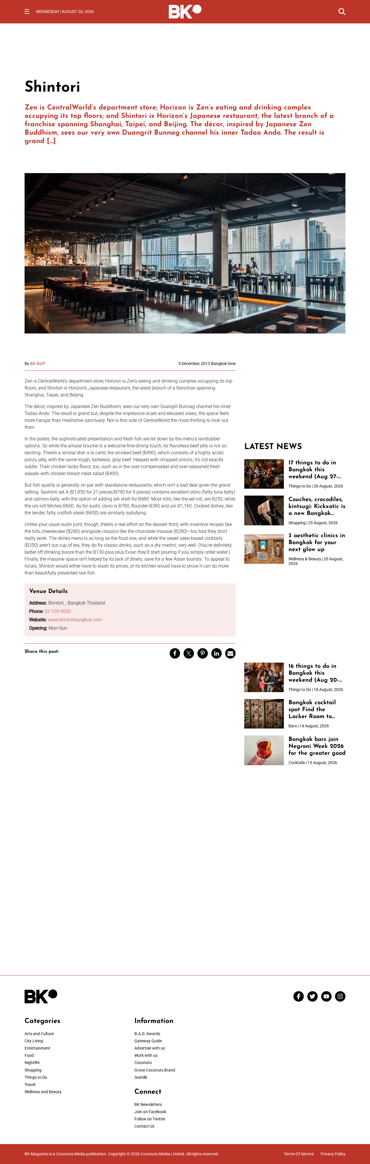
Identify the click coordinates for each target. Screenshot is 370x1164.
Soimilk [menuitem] (140, 1077)
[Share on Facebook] (175, 653)
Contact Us (144, 1126)
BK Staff (37, 363)
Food (29, 1055)
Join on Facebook (150, 1111)
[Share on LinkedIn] (216, 653)
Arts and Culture (39, 1033)
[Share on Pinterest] (202, 653)
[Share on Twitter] (189, 653)
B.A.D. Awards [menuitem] (147, 1033)
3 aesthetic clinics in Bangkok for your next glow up (316, 543)
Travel (30, 1084)
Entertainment (37, 1048)
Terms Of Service (299, 1154)
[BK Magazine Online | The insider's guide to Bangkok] (185, 11)
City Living (34, 1041)
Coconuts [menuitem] (143, 1062)
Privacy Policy (333, 1154)
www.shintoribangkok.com (75, 619)
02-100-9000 (58, 611)
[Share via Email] (230, 653)
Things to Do (36, 1077)
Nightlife (32, 1062)
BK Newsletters (148, 1104)
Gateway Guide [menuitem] (148, 1041)
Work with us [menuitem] (146, 1055)
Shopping (33, 1070)
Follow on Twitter (149, 1119)
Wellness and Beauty (43, 1091)
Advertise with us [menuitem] (149, 1048)
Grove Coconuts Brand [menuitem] (154, 1070)
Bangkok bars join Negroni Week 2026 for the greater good (316, 746)
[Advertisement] (294, 397)
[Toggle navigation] (27, 11)
